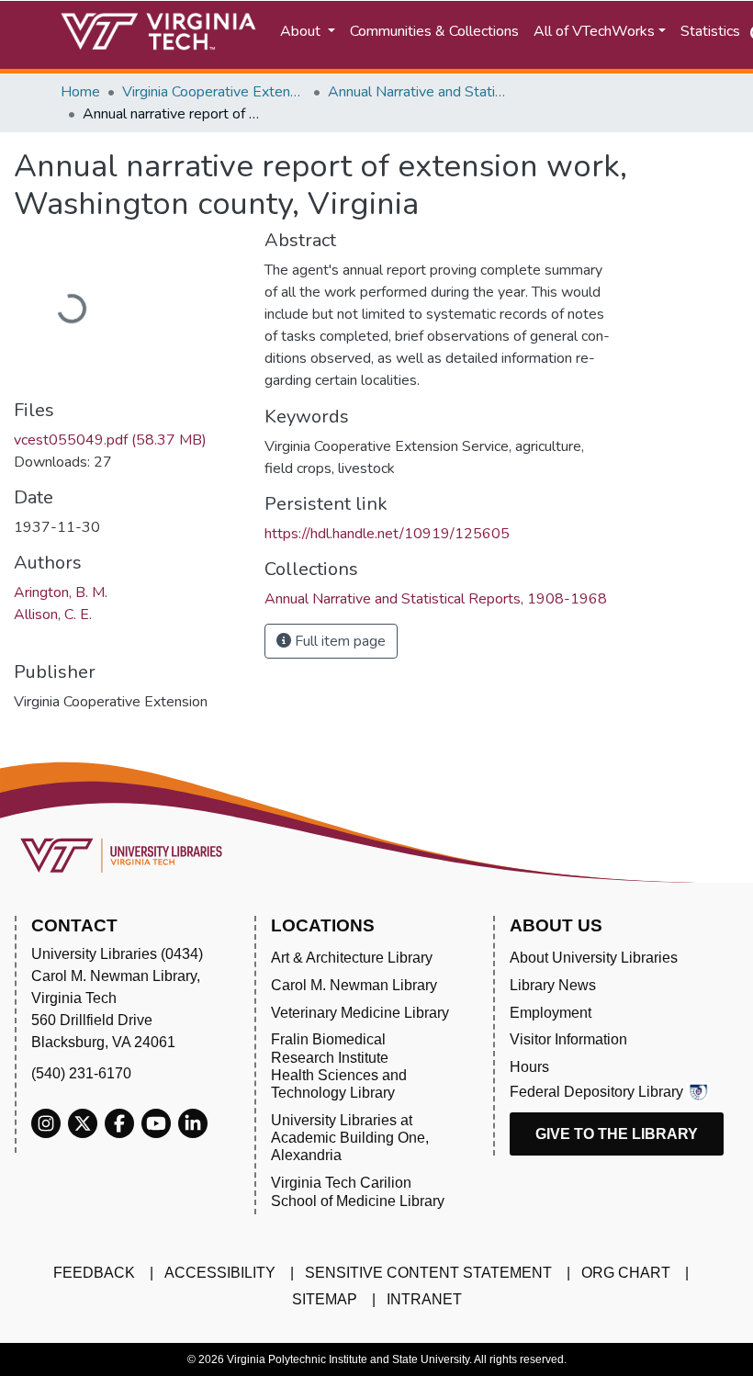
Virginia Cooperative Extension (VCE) (214, 92)
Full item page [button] (338, 641)
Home (80, 92)
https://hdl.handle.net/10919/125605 (387, 534)
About (302, 31)
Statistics (710, 31)
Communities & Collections (434, 31)
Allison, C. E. (53, 614)
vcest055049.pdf (110, 440)
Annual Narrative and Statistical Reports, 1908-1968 (419, 92)
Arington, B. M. (60, 592)
